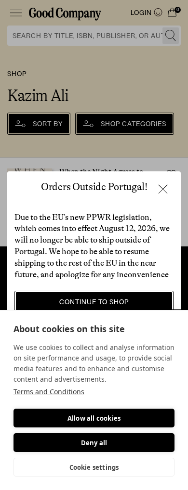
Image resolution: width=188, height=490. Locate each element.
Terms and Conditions (48, 391)
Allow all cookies (94, 418)
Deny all (94, 442)
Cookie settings (94, 467)
